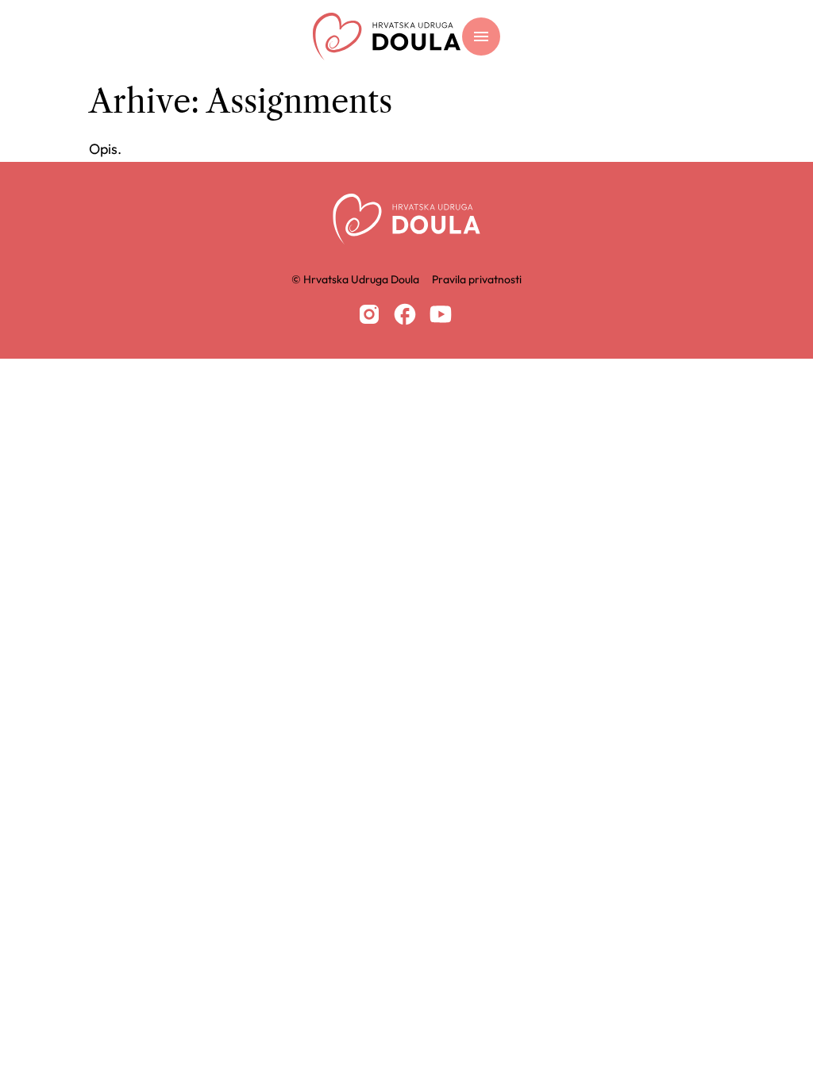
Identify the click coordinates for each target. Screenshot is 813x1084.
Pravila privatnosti (477, 279)
